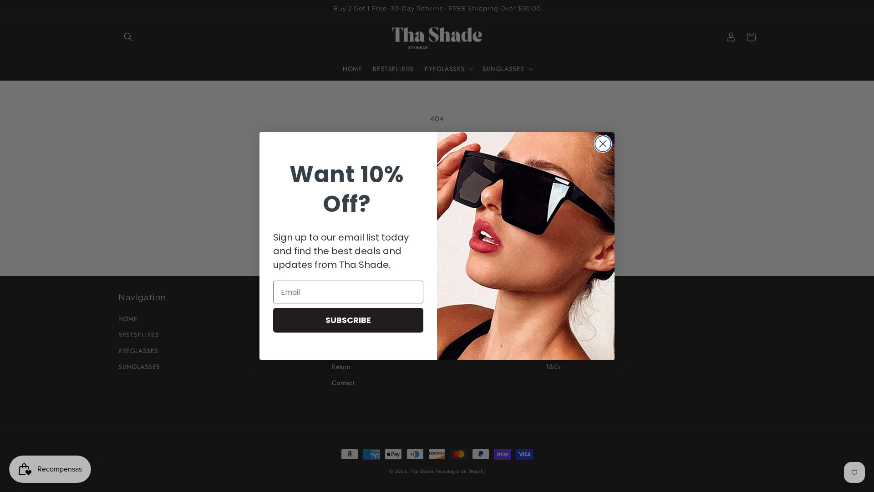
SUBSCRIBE (348, 320)
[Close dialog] (603, 144)
